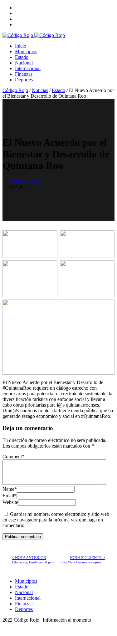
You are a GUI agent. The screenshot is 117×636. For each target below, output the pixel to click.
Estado (21, 57)
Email (9, 495)
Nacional (24, 62)
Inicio (20, 46)
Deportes (24, 79)
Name (9, 489)
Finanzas (23, 74)
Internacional (28, 68)
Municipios (26, 51)
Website (10, 502)
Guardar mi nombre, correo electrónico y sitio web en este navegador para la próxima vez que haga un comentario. (55, 519)
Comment (13, 456)
